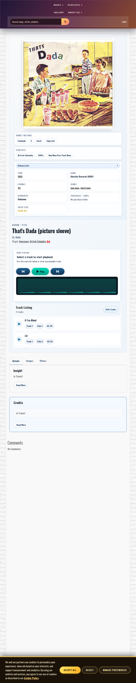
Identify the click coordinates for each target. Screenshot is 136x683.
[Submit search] (65, 21)
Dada (18, 237)
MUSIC (58, 5)
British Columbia (25, 155)
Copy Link (50, 140)
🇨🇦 (48, 241)
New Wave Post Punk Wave (60, 155)
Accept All (70, 670)
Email (39, 140)
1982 (20, 176)
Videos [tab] (43, 360)
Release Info (68, 165)
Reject (90, 670)
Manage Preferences (115, 670)
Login (124, 21)
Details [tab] (16, 361)
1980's (41, 155)
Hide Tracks (110, 309)
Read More (21, 385)
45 (19, 188)
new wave (74, 188)
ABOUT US (74, 12)
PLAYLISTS (74, 5)
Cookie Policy (31, 678)
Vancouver (24, 241)
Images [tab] (29, 360)
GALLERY (59, 12)
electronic (85, 188)
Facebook (22, 140)
